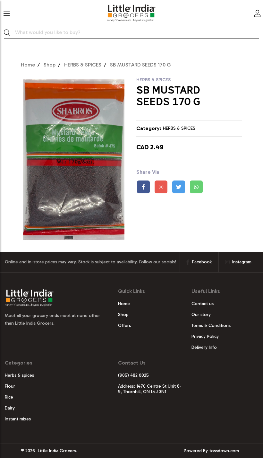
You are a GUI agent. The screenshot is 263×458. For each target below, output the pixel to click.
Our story (201, 314)
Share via (147, 172)
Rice (9, 397)
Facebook (202, 262)
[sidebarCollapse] (6, 12)
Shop (49, 65)
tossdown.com (224, 451)
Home (28, 65)
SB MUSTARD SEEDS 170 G (140, 65)
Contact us (202, 303)
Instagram (241, 262)
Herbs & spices (19, 375)
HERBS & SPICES (82, 65)
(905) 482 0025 (133, 375)
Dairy (10, 408)
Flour (10, 386)
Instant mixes (18, 419)
